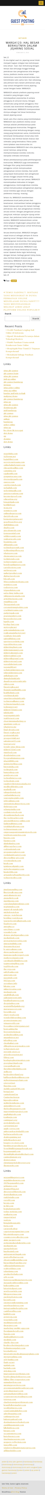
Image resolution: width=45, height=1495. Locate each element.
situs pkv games (11, 370)
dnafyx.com (9, 527)
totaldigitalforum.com (14, 826)
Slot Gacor (22, 38)
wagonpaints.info (12, 715)
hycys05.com (9, 1300)
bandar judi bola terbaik (14, 393)
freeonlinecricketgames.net (16, 1026)
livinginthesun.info (12, 1223)
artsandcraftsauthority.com (17, 875)
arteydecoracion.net (13, 1054)
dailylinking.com (11, 525)
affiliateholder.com (12, 1450)
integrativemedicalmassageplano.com (21, 1354)
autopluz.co (9, 926)
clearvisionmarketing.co (15, 721)
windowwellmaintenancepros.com (19, 1448)
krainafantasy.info (12, 1208)
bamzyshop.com (11, 772)
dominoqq (7, 1464)
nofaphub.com (10, 488)
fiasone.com (9, 1334)
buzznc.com (9, 838)
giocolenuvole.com (12, 530)
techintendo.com (11, 559)
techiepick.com (11, 769)
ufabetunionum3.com (13, 650)
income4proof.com (12, 496)
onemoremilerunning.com (16, 1302)
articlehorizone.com (13, 599)
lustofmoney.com (12, 1436)
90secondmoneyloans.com (16, 581)
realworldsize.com (12, 1268)
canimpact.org (10, 1120)
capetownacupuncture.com (16, 1231)
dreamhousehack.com (14, 815)
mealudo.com (10, 1339)
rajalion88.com (10, 473)
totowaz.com (10, 1399)
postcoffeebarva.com (13, 1257)
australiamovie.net (12, 895)
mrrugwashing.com (13, 1356)
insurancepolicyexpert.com (16, 955)
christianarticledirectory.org (17, 1162)
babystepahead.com (13, 1419)
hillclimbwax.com (11, 1428)
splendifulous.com (12, 638)
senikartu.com (10, 1214)
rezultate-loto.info (12, 635)
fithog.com (9, 1057)
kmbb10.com (9, 1314)
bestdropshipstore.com (14, 564)
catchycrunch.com (12, 485)
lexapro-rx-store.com (14, 1143)
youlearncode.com (12, 539)
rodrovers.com (11, 587)
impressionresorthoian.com (17, 1374)
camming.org (10, 470)
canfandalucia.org (12, 795)
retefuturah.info (11, 695)
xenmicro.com (10, 510)
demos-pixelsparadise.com (16, 935)
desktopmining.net (12, 1137)
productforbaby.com (13, 1274)
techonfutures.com (12, 778)
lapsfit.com (9, 621)
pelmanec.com (10, 1186)
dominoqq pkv (10, 407)
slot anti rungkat (30, 1467)
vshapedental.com (12, 792)
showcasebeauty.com (13, 952)
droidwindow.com (12, 755)
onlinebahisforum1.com (14, 465)
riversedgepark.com (13, 479)
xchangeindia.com (12, 809)
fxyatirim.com (10, 542)
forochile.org (10, 1012)
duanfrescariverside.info (15, 681)
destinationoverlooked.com (16, 1422)
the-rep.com (9, 969)
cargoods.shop (10, 1228)
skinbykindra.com (12, 843)
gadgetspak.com (11, 613)
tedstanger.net (11, 707)
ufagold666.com (11, 761)
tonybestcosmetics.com (15, 835)
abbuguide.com (11, 544)
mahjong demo (11, 396)
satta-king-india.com (13, 593)
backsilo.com (9, 1368)
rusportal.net (10, 1217)
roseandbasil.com (12, 1066)
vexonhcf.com (10, 932)
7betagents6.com (12, 604)
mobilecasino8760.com (14, 1088)
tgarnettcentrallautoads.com (17, 921)
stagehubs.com (11, 453)
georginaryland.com (13, 1063)
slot (14, 281)
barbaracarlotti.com (13, 1134)
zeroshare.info (10, 983)
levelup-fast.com (11, 624)
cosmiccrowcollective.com (16, 1237)
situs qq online (10, 390)
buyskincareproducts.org (15, 1145)
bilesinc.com (9, 986)
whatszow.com (10, 553)
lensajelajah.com (11, 502)
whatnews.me (10, 727)
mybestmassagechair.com (16, 1080)
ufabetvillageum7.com (13, 658)
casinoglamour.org (12, 1157)
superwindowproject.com (16, 1111)
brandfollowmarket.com (15, 1405)
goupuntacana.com (12, 476)
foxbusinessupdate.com (14, 1348)
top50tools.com (11, 966)
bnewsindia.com (11, 766)
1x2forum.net (10, 456)
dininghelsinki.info (12, 678)
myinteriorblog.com (13, 764)
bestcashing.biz (11, 1029)
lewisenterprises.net (13, 519)
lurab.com (8, 863)
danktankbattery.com (13, 1337)
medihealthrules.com (13, 786)
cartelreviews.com (12, 567)
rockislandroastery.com (15, 855)
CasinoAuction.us (11, 1097)
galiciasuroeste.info (13, 997)
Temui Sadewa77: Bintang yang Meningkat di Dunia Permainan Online (21, 295)
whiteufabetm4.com (13, 672)
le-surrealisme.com (13, 949)
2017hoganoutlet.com (14, 1183)
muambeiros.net (11, 1037)
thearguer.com (10, 1325)
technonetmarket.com (14, 704)
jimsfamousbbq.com (13, 889)
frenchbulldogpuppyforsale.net (18, 1148)
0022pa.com (9, 980)
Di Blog (16, 1492)
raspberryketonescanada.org (17, 783)
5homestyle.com (11, 1165)
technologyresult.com (14, 547)
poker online (9, 424)
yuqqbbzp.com (10, 601)
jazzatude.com (10, 977)
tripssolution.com (12, 590)
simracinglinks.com (12, 943)
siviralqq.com (10, 1371)
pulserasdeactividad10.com (16, 1131)
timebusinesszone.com (14, 1439)
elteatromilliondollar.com (15, 1260)
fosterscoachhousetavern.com (18, 1280)
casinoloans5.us (11, 1094)
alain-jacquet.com (12, 1240)
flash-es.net (9, 1362)
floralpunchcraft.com (13, 1331)
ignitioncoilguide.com (14, 866)
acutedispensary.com (13, 1391)
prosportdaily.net (12, 738)
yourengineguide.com (14, 798)
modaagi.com (10, 992)
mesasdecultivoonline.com (16, 1282)
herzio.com (9, 1203)
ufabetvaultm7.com (12, 655)
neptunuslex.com (11, 906)
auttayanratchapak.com (15, 1254)
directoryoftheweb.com (15, 1191)
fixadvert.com (10, 923)
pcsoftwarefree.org (13, 522)
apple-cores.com (11, 1128)
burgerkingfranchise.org (15, 1263)
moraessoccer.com (12, 1009)
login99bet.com (11, 459)
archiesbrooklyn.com (13, 1034)
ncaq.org (8, 507)
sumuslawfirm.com (12, 1382)
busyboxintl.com (11, 1251)
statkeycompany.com (13, 958)
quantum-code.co (12, 724)
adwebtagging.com (12, 1413)
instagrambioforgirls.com (15, 1308)
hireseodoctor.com (12, 618)
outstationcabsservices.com (17, 803)
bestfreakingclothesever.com (17, 1376)
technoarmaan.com (13, 829)
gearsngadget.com (12, 616)
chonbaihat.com (11, 1043)
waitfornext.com (11, 718)
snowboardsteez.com (14, 1305)
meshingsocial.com (12, 1322)
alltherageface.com (12, 846)
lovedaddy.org (10, 1351)
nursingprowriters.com (14, 1385)
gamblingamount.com (14, 1425)
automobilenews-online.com (17, 820)
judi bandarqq (10, 410)
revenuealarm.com (12, 860)
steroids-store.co (12, 1051)
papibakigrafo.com (12, 1114)
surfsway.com (10, 570)
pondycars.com (11, 775)
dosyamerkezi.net (12, 946)
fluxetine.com (10, 1086)
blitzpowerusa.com (12, 1294)
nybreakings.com (11, 801)
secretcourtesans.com (14, 462)
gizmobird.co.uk (11, 898)
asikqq (6, 419)
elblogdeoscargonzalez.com (17, 1046)
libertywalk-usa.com (13, 892)
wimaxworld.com (11, 1023)
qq (5, 436)
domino (7, 439)
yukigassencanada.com (14, 596)
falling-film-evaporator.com (17, 1379)
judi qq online (10, 379)
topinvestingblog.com (14, 963)
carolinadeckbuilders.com (15, 960)
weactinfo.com (10, 1319)
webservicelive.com (12, 877)
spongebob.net (10, 1248)
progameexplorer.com (14, 852)
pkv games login (11, 373)
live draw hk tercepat (13, 430)
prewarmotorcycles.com (15, 940)
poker (4, 1462)
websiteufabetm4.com (14, 670)
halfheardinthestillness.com (16, 1077)
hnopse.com (9, 1430)
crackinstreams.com (13, 610)
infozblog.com (10, 1040)
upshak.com (9, 1365)
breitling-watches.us (13, 918)
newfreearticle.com (13, 1291)
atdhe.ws (8, 1071)
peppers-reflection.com (15, 1442)
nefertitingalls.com (12, 490)
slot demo (8, 433)
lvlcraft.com (9, 579)
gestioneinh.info (11, 735)
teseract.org (9, 744)
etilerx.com (9, 684)
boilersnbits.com (11, 1285)
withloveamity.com (12, 536)
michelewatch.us (11, 912)
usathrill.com (10, 789)
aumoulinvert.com (12, 1106)
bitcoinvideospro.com (14, 1234)
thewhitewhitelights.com (15, 1069)
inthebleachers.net (12, 1140)
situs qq (7, 402)
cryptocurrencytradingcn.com (18, 1396)
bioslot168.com (10, 872)
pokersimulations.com (14, 630)
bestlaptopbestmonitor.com (17, 1060)
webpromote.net (11, 1049)
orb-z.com (8, 1277)
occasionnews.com (12, 1433)
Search (8, 313)
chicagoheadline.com (13, 468)
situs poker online (12, 387)
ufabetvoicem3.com (13, 661)
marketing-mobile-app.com (16, 1328)
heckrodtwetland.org (13, 1074)
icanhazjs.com (10, 1117)
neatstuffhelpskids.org (14, 1006)
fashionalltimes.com (13, 823)
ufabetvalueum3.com (13, 653)
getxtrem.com (10, 1317)
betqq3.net (9, 1091)
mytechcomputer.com (14, 869)
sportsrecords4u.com (14, 641)
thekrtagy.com (10, 806)
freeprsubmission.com (14, 758)
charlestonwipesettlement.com (18, 1402)
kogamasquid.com (12, 1151)
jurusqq (7, 385)
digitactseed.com (12, 576)
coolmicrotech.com (13, 812)
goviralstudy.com (11, 1123)
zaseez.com (9, 482)
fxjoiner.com (9, 840)
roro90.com (9, 1200)
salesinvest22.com (12, 741)
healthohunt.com (11, 692)
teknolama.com (11, 1271)
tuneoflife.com (10, 1445)
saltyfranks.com (11, 972)
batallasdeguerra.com (14, 1000)
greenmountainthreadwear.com (18, 1388)
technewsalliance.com (14, 701)
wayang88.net (10, 667)
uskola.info (8, 712)
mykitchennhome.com (14, 1103)
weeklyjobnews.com (13, 1408)
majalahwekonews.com (14, 1180)
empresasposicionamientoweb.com (20, 832)
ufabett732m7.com (12, 749)
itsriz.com (8, 1226)
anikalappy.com (11, 675)
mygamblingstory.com (14, 1177)
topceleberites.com (13, 644)
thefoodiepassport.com (14, 1108)
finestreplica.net (11, 687)
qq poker (35, 1470)
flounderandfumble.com (15, 690)
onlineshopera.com (12, 513)
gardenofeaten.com (13, 1297)
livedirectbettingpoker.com (16, 1345)
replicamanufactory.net (14, 633)
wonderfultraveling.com (15, 1017)
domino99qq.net (11, 1189)
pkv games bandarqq (13, 382)
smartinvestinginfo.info (14, 698)
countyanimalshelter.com (15, 1411)
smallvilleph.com (11, 995)
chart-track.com (11, 1014)
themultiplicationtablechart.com (18, 1154)
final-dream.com (11, 729)
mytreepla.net (10, 627)
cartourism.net (11, 1125)
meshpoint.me (10, 1245)
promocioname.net (12, 1020)
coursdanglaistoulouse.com (16, 903)
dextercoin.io (10, 1160)
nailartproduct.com (13, 573)
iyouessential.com (12, 533)
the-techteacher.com (13, 818)
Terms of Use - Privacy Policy (14, 1488)
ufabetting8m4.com (13, 647)
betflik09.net (9, 505)
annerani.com (10, 975)
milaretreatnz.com (12, 989)
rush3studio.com (11, 1197)
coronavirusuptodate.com (16, 607)
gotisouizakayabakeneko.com (17, 1243)
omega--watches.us (13, 915)
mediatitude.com (11, 938)
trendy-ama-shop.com (14, 746)
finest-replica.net (12, 732)
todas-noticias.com (13, 1211)
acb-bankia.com (11, 1359)
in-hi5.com (8, 1206)
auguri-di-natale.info (13, 909)
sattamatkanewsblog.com (15, 1393)
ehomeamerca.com (12, 556)
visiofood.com (10, 752)
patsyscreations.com (13, 493)
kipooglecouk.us (11, 1100)
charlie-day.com (11, 1342)
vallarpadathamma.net (14, 1265)
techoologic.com (11, 781)
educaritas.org (10, 499)
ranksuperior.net (11, 1416)
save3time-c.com (12, 929)
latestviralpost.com (13, 1288)
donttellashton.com (13, 1194)
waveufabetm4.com (13, 664)
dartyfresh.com (11, 516)
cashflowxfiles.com (12, 1311)
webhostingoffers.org (14, 550)
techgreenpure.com (13, 562)
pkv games (8, 413)
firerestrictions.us (12, 1032)
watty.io (7, 1220)
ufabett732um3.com (13, 709)
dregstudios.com (11, 1003)
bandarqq (8, 422)
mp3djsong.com (11, 901)
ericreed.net (9, 1083)
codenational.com (12, 849)
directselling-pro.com (14, 857)
